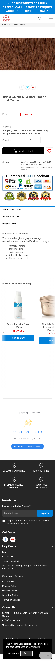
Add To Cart (26, 151)
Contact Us (8, 556)
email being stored (31, 520)
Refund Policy (9, 590)
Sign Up (45, 513)
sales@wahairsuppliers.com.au (21, 625)
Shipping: (6, 126)
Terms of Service (11, 600)
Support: (6, 162)
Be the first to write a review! (27, 446)
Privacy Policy (9, 586)
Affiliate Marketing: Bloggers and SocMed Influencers (24, 567)
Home (5, 25)
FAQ (4, 552)
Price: (5, 114)
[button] (52, 333)
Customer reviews (10, 216)
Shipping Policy (9, 223)
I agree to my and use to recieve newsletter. (28, 522)
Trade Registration (12, 561)
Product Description (11, 209)
